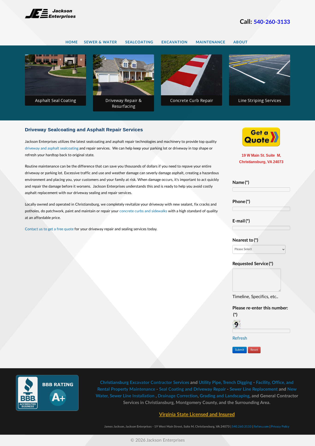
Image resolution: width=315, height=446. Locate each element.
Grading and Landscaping (225, 396)
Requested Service (252, 264)
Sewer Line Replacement (254, 389)
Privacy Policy (280, 426)
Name (240, 182)
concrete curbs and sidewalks (143, 211)
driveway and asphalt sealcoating (51, 148)
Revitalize (58, 71)
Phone (241, 202)
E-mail (241, 221)
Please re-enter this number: (260, 311)
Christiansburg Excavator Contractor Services (144, 382)
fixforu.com (261, 426)
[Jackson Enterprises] (52, 12)
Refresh (239, 338)
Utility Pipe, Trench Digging (225, 382)
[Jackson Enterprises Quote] (261, 136)
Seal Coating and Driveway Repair (192, 389)
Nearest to (245, 240)
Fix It (194, 81)
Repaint (261, 86)
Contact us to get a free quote (49, 229)
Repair (126, 76)
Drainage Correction (178, 396)
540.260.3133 (242, 426)
